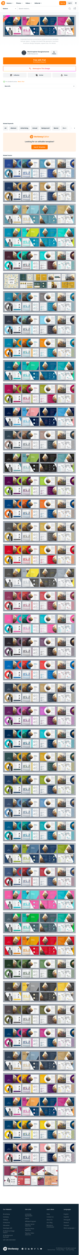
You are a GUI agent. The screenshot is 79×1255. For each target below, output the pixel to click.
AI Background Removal (8, 1236)
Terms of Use (51, 1250)
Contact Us (49, 1216)
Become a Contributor (49, 1225)
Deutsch (65, 1222)
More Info (7, 85)
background (45, 128)
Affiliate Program (30, 1221)
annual (34, 128)
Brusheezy (6, 1214)
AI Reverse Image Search (8, 1231)
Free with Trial (39, 61)
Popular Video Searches (29, 1233)
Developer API (7, 1228)
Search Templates (39, 146)
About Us (49, 1219)
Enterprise (6, 1222)
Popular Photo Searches (29, 1229)
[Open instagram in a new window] (25, 1250)
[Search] (69, 8)
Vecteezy (6, 1216)
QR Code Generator (6, 1240)
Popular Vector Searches (29, 1224)
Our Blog (49, 1222)
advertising (24, 128)
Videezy (5, 1219)
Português (65, 1219)
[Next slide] (71, 127)
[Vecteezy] (3, 3)
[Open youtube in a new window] (41, 1250)
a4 (5, 128)
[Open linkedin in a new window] (28, 1250)
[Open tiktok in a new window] (35, 1250)
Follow (54, 54)
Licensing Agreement (28, 1214)
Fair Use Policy (70, 1250)
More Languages (67, 1227)
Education (6, 1225)
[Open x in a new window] (38, 1250)
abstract (13, 128)
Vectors (9, 3)
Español (64, 1216)
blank (64, 128)
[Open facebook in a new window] (22, 1250)
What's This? (21, 81)
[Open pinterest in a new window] (32, 1250)
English (64, 1214)
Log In (70, 3)
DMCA (27, 1218)
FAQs (47, 1214)
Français (65, 1225)
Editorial (37, 3)
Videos (28, 3)
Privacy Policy (61, 1250)
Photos (18, 3)
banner (56, 128)
